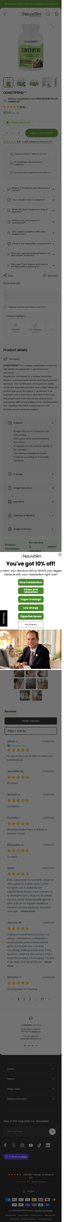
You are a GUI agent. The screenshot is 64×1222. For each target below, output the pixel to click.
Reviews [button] (3, 618)
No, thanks (31, 624)
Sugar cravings (31, 599)
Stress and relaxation (31, 591)
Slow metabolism (30, 582)
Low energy (30, 608)
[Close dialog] (60, 554)
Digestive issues (30, 616)
